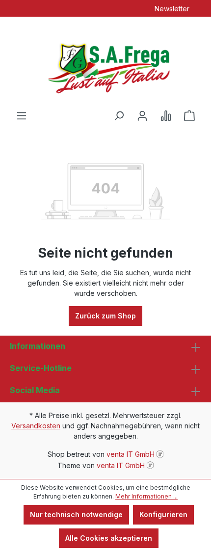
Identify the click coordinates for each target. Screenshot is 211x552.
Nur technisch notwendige (76, 514)
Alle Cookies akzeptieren (108, 538)
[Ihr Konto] (142, 116)
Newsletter (172, 8)
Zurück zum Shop (105, 316)
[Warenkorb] (189, 116)
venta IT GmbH (130, 454)
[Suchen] (119, 116)
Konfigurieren (163, 514)
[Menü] (21, 116)
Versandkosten (35, 425)
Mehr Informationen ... (146, 496)
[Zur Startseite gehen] (105, 63)
